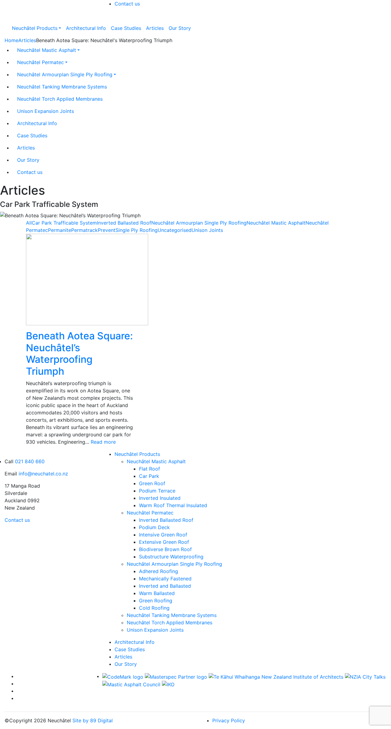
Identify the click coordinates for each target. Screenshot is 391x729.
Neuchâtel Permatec (150, 513)
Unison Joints (207, 230)
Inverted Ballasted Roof (124, 223)
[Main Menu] (106, 17)
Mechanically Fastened (165, 579)
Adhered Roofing (158, 571)
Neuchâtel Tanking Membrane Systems (172, 615)
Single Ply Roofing (136, 230)
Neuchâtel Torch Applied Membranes (169, 622)
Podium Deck (154, 527)
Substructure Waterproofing (171, 557)
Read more (103, 442)
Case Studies (130, 649)
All (29, 223)
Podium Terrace (157, 491)
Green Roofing (155, 600)
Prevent (106, 230)
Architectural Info (135, 642)
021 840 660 (30, 461)
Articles (27, 40)
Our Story (126, 664)
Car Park (149, 476)
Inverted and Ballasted (165, 586)
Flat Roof (149, 469)
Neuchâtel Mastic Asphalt (276, 223)
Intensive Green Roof (163, 535)
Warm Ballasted (157, 593)
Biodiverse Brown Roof (165, 549)
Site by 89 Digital (92, 720)
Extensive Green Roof (164, 542)
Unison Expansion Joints (155, 630)
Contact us (127, 4)
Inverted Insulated (160, 498)
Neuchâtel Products (137, 454)
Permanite (59, 230)
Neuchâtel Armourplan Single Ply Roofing (199, 223)
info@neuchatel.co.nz (43, 474)
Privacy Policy (228, 720)
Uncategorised (175, 230)
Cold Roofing (154, 608)
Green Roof (152, 483)
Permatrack (84, 230)
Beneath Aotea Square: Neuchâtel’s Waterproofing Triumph (79, 353)
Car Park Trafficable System (64, 223)
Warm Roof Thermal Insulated (173, 505)
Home (11, 40)
